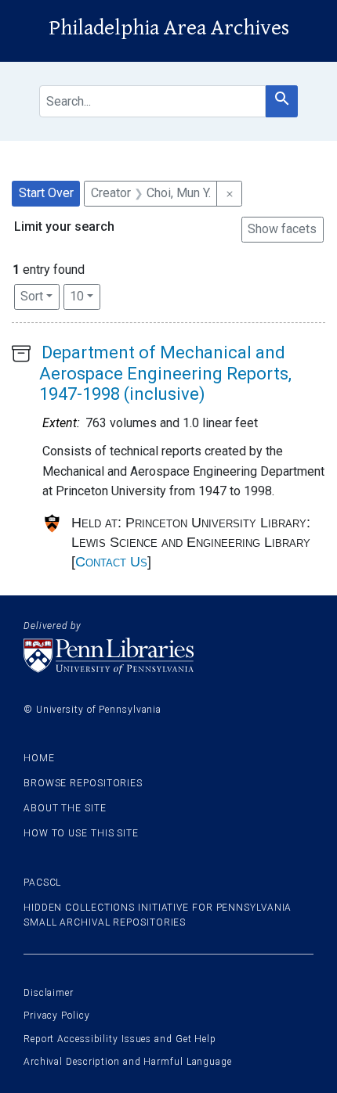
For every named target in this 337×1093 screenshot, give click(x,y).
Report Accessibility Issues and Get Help (120, 1039)
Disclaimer (49, 992)
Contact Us (111, 562)
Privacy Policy (57, 1015)
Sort (31, 296)
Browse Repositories (83, 783)
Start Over (46, 192)
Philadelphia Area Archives (169, 28)
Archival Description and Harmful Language (128, 1061)
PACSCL (42, 882)
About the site (65, 808)
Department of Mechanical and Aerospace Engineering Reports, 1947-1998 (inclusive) (165, 373)
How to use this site (81, 833)
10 (85, 296)
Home (39, 758)
